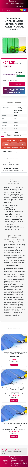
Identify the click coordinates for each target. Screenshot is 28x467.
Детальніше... (14, 365)
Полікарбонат (5, 450)
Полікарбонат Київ (16, 450)
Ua (21, 10)
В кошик (17, 84)
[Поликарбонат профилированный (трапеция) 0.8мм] (14, 342)
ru (24, 10)
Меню (7, 10)
